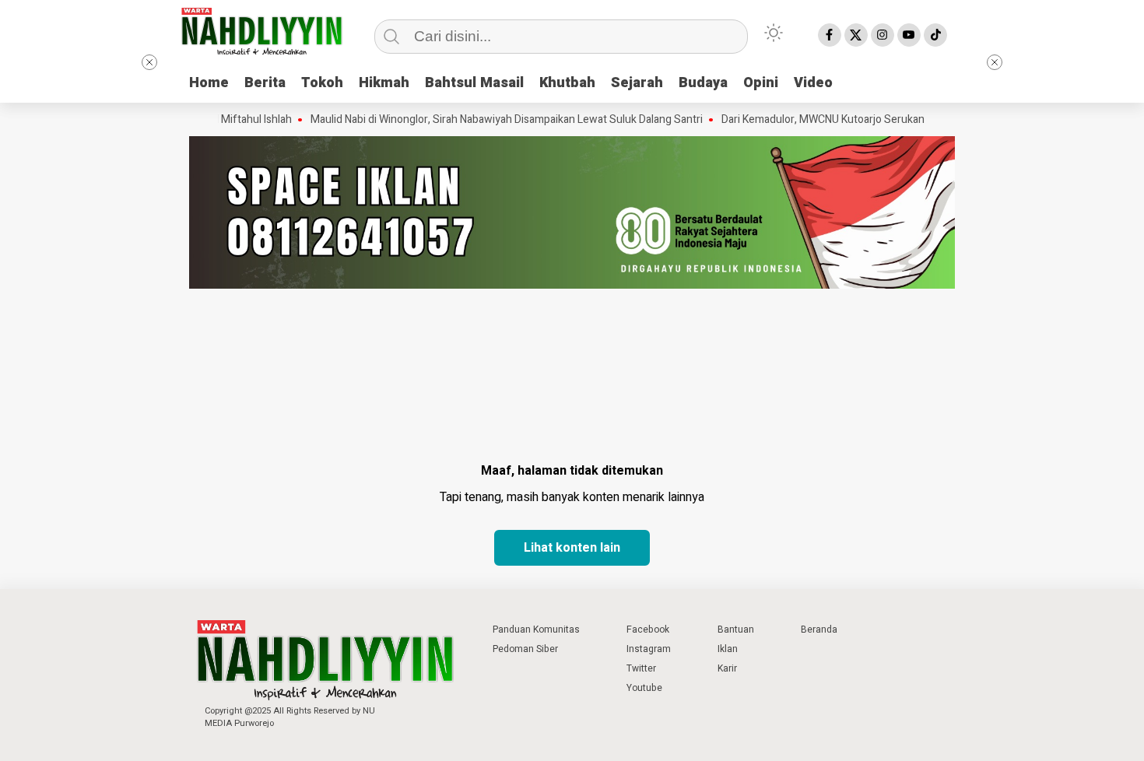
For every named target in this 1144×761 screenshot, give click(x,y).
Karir (727, 668)
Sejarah (637, 82)
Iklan (728, 649)
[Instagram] (882, 35)
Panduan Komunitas (536, 629)
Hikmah (384, 82)
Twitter (641, 668)
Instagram (648, 649)
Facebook (647, 629)
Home (209, 82)
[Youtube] (909, 35)
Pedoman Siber (525, 649)
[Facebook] (829, 35)
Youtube (644, 688)
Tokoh (322, 82)
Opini (760, 82)
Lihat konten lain (572, 547)
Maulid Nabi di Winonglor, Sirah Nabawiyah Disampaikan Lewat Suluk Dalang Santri (493, 120)
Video (813, 82)
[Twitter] (856, 35)
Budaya (703, 82)
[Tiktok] (935, 35)
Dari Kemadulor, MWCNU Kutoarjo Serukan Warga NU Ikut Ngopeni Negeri (882, 120)
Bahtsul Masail (474, 82)
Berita (265, 82)
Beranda (819, 629)
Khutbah (567, 82)
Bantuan (736, 629)
